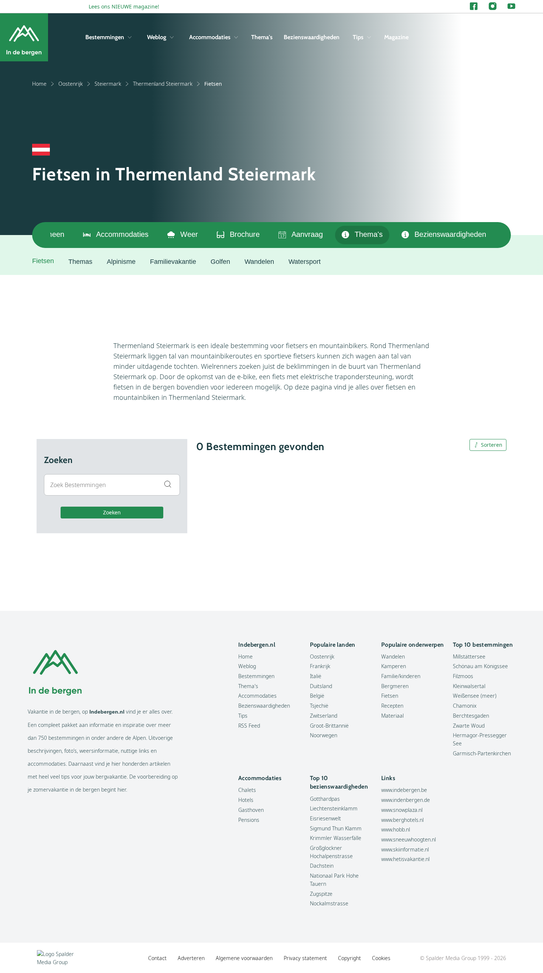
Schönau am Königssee (480, 666)
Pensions (248, 819)
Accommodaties (209, 37)
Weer (189, 234)
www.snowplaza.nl (402, 809)
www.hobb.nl (395, 829)
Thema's (262, 37)
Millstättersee (469, 656)
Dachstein (322, 865)
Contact (157, 958)
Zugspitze (321, 893)
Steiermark (108, 83)
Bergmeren (395, 686)
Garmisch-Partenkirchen (482, 753)
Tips (358, 37)
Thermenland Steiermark (162, 83)
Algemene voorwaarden (244, 958)
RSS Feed (249, 725)
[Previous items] (41, 235)
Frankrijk (320, 666)
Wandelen (259, 261)
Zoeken (112, 512)
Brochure (245, 234)
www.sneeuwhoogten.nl (408, 839)
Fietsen (389, 695)
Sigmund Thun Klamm (336, 828)
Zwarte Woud (469, 725)
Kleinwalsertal (469, 686)
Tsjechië (319, 705)
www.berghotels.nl (402, 819)
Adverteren (191, 958)
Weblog (156, 37)
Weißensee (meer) (474, 695)
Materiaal (392, 715)
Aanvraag (307, 234)
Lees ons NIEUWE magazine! (124, 6)
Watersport (304, 261)
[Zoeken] (509, 37)
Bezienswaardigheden (311, 37)
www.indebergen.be (404, 789)
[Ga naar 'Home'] (24, 37)
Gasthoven (251, 809)
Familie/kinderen (400, 676)
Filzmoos (463, 676)
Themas (80, 261)
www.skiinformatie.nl (405, 849)
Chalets (247, 789)
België (317, 695)
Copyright (349, 958)
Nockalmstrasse (329, 903)
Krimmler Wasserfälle (335, 837)
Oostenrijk (70, 83)
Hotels (245, 799)
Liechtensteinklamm (334, 808)
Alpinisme (121, 261)
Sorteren (491, 444)
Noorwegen (323, 735)
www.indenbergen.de (405, 799)
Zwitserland (323, 715)
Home (39, 83)
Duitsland (321, 686)
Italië (315, 676)
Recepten (392, 705)
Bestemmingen (104, 37)
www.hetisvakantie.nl (405, 859)
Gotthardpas (325, 798)
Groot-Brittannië (329, 725)
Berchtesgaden (471, 715)
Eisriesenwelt (325, 818)
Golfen (220, 261)
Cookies (381, 958)
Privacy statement (305, 958)
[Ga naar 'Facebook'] (474, 6)
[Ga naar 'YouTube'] (511, 6)
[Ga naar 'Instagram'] (492, 6)
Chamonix (465, 705)
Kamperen (393, 666)
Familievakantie (173, 261)
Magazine (396, 37)
